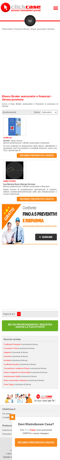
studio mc (7, 138)
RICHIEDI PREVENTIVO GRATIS (36, 442)
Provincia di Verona (21, 29)
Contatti (5, 417)
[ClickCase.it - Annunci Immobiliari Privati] (21, 14)
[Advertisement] (30, 63)
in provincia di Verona (21, 344)
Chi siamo (6, 414)
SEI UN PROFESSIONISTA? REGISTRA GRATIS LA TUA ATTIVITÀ (30, 325)
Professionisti (7, 29)
